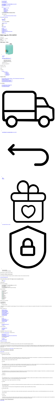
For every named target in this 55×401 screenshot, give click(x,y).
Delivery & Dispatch (5, 310)
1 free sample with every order (6, 5)
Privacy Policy (4, 334)
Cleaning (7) (7, 73)
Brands (3, 71)
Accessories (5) (8, 74)
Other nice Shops (4, 339)
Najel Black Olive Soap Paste (6, 85)
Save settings (2, 399)
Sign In (3, 318)
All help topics (6, 11)
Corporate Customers (5, 313)
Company (3, 338)
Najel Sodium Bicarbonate (5, 86)
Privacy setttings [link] (4, 337)
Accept (6, 399)
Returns (5, 8)
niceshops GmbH (6, 332)
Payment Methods (4, 312)
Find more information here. (4, 277)
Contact (3, 329)
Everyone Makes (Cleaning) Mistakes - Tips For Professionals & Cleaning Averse (13, 78)
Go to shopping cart (4, 2)
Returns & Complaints (5, 311)
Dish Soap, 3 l (6, 58)
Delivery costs (6, 9)
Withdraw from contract (3, 340)
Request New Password (5, 319)
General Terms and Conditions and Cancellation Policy (9, 335)
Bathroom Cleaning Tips (5, 79)
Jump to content (4, 1)
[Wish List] (2, 24)
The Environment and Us (5, 324)
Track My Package (4, 320)
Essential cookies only (10, 399)
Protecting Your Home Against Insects (7, 81)
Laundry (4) (7, 72)
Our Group (3, 328)
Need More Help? (4, 315)
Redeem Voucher (4, 321)
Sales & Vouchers (4, 314)
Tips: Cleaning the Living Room (6, 80)
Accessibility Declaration (5, 336)
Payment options (6, 10)
